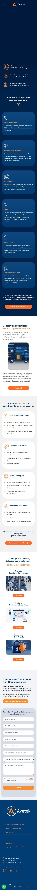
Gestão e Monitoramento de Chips (15, 824)
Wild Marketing (23, 887)
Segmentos (9, 843)
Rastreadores (9, 832)
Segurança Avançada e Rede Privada (16, 847)
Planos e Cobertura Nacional (13, 828)
